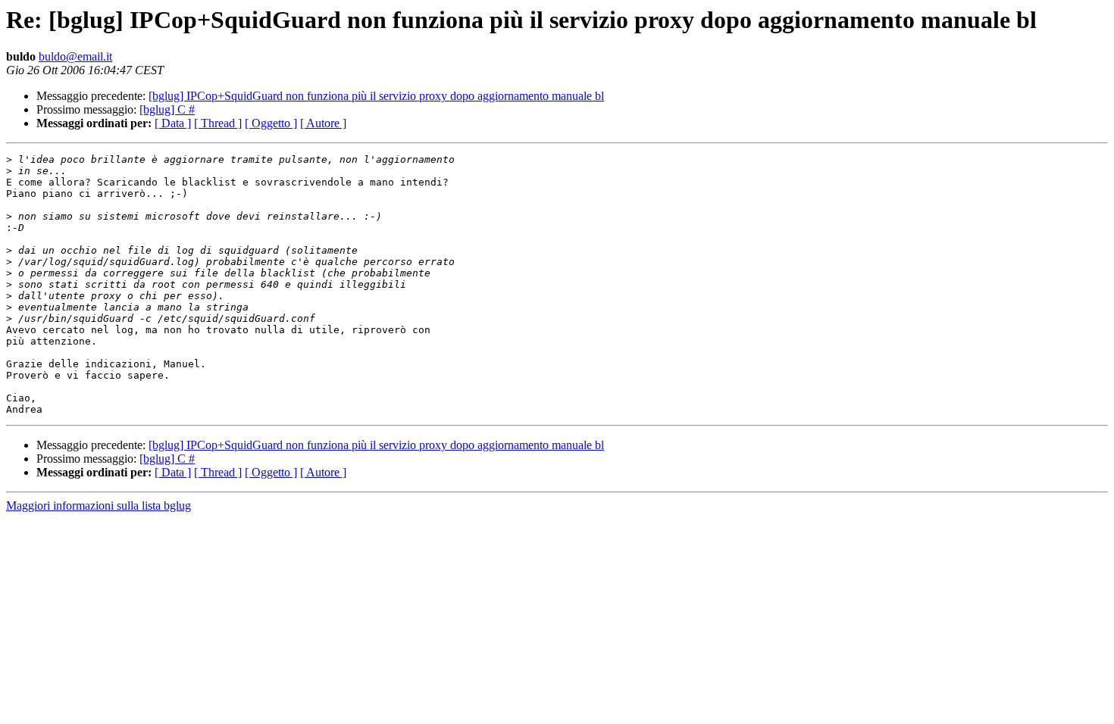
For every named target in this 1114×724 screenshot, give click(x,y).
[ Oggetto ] (271, 123)
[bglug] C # (167, 109)
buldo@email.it (75, 56)
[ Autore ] (323, 123)
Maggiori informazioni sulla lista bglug (98, 505)
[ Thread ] (218, 123)
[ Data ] (173, 123)
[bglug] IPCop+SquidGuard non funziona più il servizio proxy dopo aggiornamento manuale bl (376, 95)
